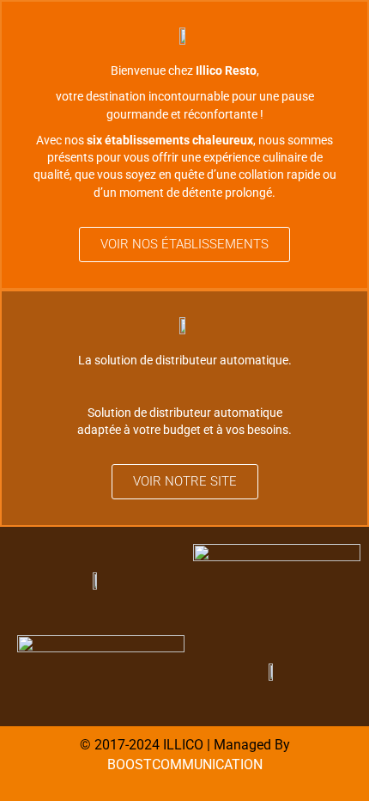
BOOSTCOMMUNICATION (185, 764)
